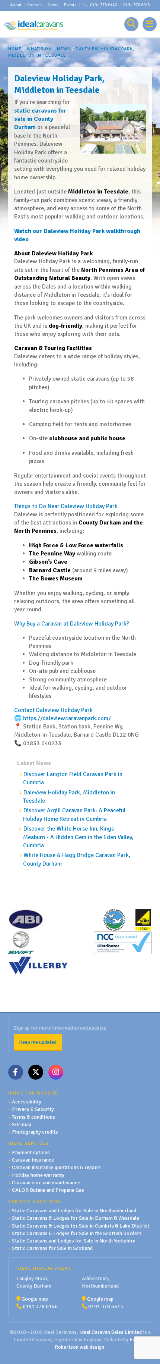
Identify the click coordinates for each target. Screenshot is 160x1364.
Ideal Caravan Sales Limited (110, 1332)
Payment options (31, 1152)
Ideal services (28, 1143)
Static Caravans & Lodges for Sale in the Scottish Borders (77, 1233)
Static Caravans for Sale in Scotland (52, 1248)
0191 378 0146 (103, 5)
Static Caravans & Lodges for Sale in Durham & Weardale (75, 1218)
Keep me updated (38, 1042)
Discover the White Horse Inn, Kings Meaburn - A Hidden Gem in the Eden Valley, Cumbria (78, 837)
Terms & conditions (33, 1116)
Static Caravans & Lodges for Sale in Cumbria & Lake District (80, 1225)
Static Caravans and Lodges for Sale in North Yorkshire (73, 1240)
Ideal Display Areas (43, 1268)
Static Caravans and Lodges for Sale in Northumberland (74, 1210)
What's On (39, 49)
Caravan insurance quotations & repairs (56, 1167)
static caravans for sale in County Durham (40, 119)
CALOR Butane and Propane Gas (48, 1190)
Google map (35, 1298)
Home (15, 49)
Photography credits (35, 1131)
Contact (34, 5)
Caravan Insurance (33, 1159)
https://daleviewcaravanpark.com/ (67, 718)
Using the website (33, 1093)
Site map (21, 1124)
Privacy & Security (33, 1109)
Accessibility (26, 1101)
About (16, 5)
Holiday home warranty (38, 1175)
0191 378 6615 (136, 5)
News (53, 5)
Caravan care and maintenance (46, 1182)
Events (70, 5)
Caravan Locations (34, 1201)
